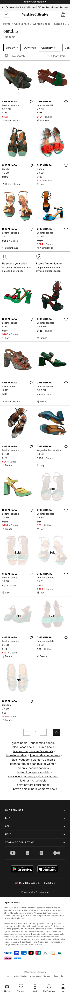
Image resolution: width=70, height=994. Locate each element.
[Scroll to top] (56, 732)
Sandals (59, 24)
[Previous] (26, 732)
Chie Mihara (21, 24)
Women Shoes (41, 24)
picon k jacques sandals (33, 768)
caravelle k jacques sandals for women (33, 776)
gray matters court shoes (33, 785)
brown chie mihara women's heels (35, 789)
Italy (62, 976)
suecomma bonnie (43, 743)
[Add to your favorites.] (31, 102)
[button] (63, 14)
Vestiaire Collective (19, 842)
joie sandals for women (45, 755)
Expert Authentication (49, 263)
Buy (7, 818)
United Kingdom (21, 976)
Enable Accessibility (35, 1)
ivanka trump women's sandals (33, 751)
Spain (56, 976)
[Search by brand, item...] (6, 14)
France (9, 976)
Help (8, 834)
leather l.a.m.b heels (33, 781)
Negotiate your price (14, 263)
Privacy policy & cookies (33, 892)
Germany (47, 976)
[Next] (43, 732)
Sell (8, 826)
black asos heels (23, 747)
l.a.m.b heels (46, 747)
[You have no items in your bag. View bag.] (63, 14)
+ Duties (47, 116)
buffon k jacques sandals (33, 772)
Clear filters (58, 56)
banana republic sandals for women (33, 764)
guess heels (19, 743)
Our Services (14, 810)
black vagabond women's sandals (33, 760)
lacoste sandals (16, 755)
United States (35, 976)
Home (6, 24)
